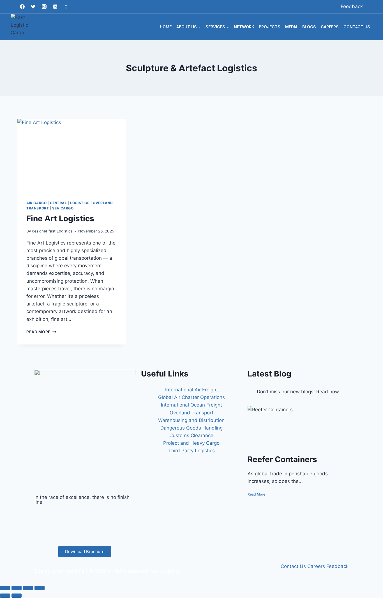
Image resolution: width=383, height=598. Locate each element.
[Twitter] (33, 7)
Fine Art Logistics (60, 218)
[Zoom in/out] (5, 588)
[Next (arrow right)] (16, 595)
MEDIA (291, 26)
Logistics (79, 203)
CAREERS (330, 26)
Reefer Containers (282, 459)
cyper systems (68, 571)
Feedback (352, 6)
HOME (166, 26)
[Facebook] (22, 7)
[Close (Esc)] (39, 588)
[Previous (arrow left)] (5, 595)
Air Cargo (36, 203)
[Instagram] (44, 7)
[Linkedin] (55, 7)
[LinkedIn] (84, 529)
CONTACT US (356, 26)
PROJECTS (269, 26)
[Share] (28, 588)
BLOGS (309, 26)
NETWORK (244, 26)
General (58, 203)
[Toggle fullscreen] (16, 588)
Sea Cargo (62, 208)
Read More (41, 332)
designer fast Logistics (52, 231)
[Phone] (66, 7)
